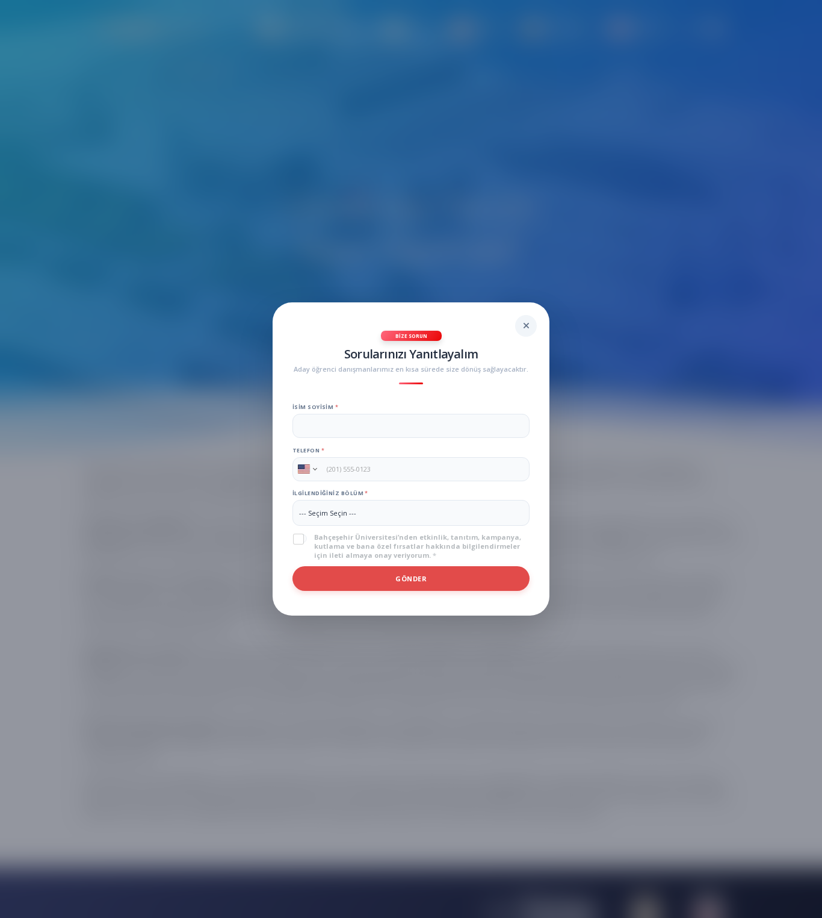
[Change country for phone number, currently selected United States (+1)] (306, 469)
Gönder (411, 578)
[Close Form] (526, 326)
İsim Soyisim (315, 407)
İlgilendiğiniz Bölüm (330, 493)
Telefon (308, 450)
